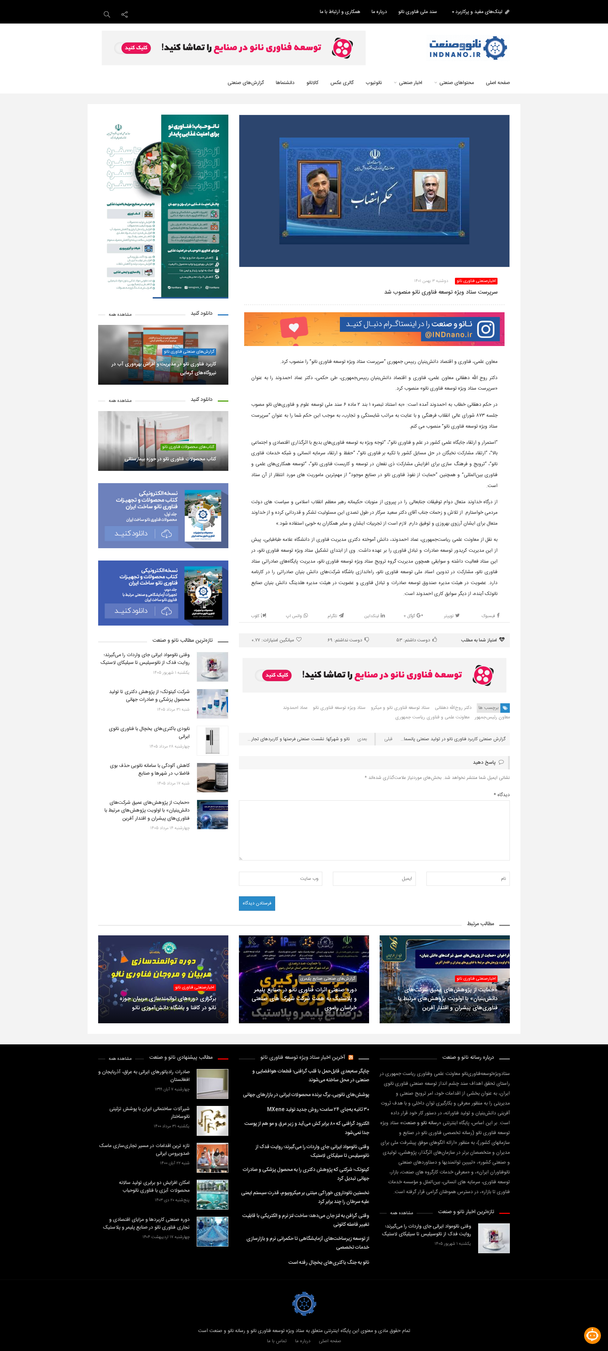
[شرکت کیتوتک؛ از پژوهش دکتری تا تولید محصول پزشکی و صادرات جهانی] (212, 703)
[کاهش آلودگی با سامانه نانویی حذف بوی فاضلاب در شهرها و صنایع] (212, 777)
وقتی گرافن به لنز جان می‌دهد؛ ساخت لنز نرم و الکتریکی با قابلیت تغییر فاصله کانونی (305, 1220)
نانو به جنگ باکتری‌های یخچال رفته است (329, 1263)
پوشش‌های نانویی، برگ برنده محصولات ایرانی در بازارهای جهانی (306, 1095)
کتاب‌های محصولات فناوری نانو (188, 447)
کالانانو (312, 83)
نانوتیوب (374, 83)
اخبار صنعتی (410, 83)
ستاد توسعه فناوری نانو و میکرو (400, 708)
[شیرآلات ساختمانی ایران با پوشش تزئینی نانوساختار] (212, 1120)
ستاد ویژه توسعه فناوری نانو (339, 708)
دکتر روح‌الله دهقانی (453, 708)
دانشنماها (285, 83)
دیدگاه (502, 795)
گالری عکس (342, 83)
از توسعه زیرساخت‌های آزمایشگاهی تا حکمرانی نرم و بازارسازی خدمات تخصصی (307, 1243)
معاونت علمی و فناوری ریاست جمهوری (432, 717)
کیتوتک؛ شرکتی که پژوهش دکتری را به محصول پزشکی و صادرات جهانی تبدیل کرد (306, 1174)
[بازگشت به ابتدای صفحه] (18, 1333)
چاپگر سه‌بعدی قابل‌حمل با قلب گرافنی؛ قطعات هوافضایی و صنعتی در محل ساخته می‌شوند (310, 1075)
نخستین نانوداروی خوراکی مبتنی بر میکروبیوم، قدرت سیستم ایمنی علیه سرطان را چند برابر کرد (305, 1197)
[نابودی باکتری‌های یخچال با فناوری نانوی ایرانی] (212, 740)
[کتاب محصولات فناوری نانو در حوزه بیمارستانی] (163, 441)
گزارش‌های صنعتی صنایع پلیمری (327, 978)
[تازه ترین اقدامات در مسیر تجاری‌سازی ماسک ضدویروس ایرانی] (212, 1157)
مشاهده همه (120, 315)
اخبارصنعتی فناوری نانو (476, 281)
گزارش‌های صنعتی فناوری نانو (189, 351)
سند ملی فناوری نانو (417, 12)
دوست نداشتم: (344, 640)
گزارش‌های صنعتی (246, 83)
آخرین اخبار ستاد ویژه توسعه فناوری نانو (302, 1057)
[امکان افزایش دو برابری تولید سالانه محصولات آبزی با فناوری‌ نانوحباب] (212, 1194)
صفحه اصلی (330, 1341)
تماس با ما (277, 1341)
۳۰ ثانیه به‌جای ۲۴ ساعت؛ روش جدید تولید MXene (318, 1110)
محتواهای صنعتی (456, 83)
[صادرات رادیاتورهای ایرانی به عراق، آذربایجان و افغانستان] (212, 1084)
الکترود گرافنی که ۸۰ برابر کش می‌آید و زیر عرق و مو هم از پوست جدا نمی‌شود (307, 1128)
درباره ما (379, 12)
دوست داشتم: (413, 640)
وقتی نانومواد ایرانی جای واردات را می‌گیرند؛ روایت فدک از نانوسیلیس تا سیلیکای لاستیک (312, 1151)
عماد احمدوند (295, 708)
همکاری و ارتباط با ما (340, 12)
